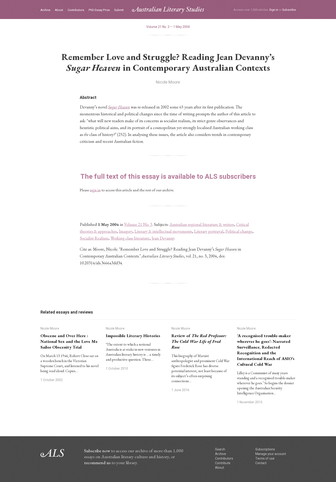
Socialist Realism (94, 238)
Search (220, 449)
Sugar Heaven (119, 107)
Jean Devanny (163, 238)
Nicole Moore (168, 82)
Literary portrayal (208, 231)
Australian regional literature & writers (202, 224)
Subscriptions (265, 449)
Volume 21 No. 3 (138, 224)
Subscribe (289, 10)
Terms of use (265, 458)
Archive (45, 10)
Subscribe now (97, 451)
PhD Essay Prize (99, 10)
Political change (238, 231)
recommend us (97, 463)
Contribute (222, 463)
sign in (95, 189)
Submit (119, 10)
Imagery (125, 231)
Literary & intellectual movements (163, 231)
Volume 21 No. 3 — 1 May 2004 (168, 26)
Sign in (273, 10)
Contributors (76, 10)
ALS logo (168, 10)
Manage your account (270, 454)
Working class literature (129, 238)
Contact (261, 463)
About (59, 10)
